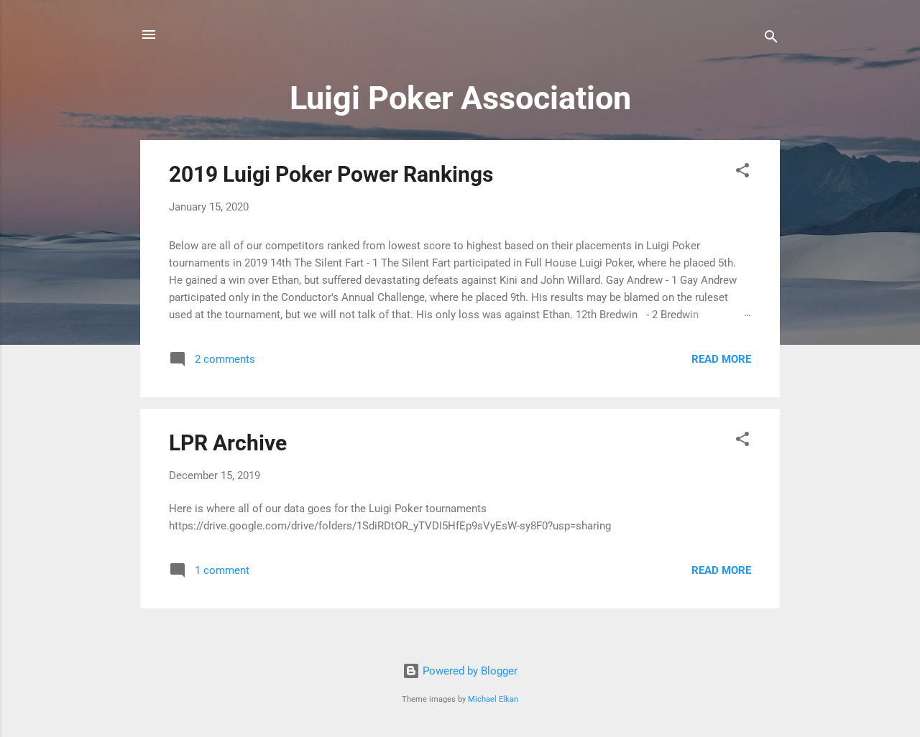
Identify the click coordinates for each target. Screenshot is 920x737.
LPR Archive (228, 442)
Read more (721, 359)
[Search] (771, 39)
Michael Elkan (493, 699)
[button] (742, 173)
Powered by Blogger (469, 670)
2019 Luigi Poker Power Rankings (331, 174)
